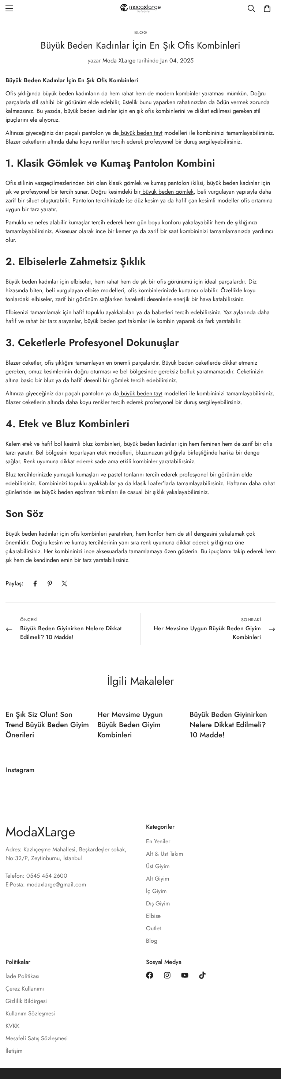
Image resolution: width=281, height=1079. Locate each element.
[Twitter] (64, 583)
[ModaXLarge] (140, 8)
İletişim (13, 1050)
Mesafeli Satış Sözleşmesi (36, 1038)
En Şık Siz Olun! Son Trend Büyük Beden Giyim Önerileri (47, 724)
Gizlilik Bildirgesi (26, 1001)
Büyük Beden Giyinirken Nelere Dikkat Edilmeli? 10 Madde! (228, 724)
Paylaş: (14, 583)
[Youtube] (184, 975)
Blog (140, 32)
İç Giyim (156, 891)
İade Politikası (22, 976)
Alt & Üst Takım (164, 854)
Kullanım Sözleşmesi (30, 1013)
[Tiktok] (202, 975)
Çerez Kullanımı (24, 988)
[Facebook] (35, 583)
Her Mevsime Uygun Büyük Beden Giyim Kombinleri (130, 724)
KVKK (12, 1026)
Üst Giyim (157, 866)
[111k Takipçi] (167, 975)
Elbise (153, 916)
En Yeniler (158, 841)
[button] (267, 8)
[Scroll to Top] (266, 1039)
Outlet (153, 928)
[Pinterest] (49, 583)
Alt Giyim (157, 878)
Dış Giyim (158, 903)
